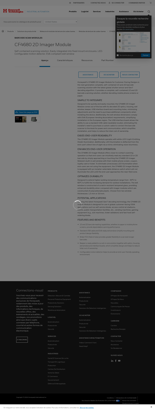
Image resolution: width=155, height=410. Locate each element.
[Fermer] (151, 406)
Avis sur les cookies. (87, 408)
